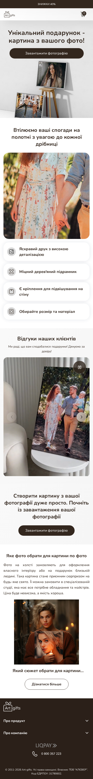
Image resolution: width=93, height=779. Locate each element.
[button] (11, 417)
